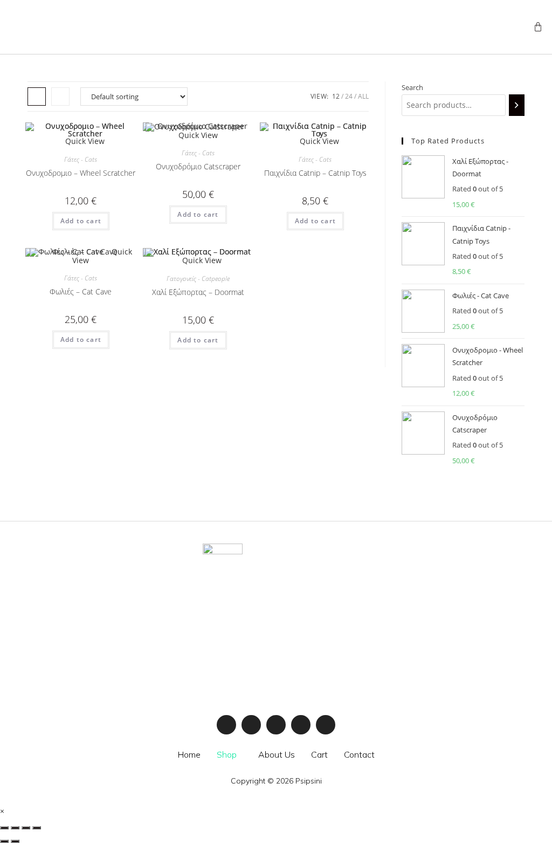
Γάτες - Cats (80, 159)
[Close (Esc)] (4, 827)
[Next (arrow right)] (15, 841)
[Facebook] (226, 724)
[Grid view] (36, 96)
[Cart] (538, 27)
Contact (359, 754)
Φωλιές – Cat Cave (81, 291)
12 (336, 96)
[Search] (517, 105)
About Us (276, 754)
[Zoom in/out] (36, 827)
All (363, 96)
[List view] (60, 96)
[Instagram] (251, 724)
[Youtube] (276, 724)
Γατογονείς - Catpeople (198, 278)
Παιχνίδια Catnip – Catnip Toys (315, 173)
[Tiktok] (300, 724)
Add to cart (80, 220)
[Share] (15, 827)
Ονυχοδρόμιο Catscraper (198, 166)
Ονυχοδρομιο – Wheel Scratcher (80, 173)
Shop (227, 754)
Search (412, 87)
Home (189, 754)
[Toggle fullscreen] (26, 827)
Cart (319, 754)
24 (349, 96)
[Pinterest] (325, 724)
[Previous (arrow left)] (4, 841)
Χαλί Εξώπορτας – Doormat (198, 292)
